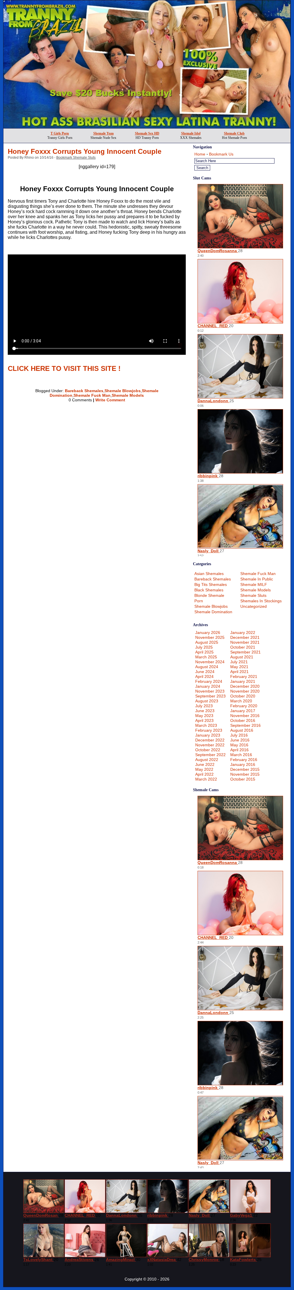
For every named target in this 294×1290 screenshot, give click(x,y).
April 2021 (239, 671)
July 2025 (204, 647)
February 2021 (243, 676)
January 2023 (207, 735)
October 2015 (242, 779)
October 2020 (242, 696)
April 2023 (204, 720)
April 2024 (204, 676)
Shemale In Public (256, 579)
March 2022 (206, 779)
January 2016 (242, 764)
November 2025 (210, 637)
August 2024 (206, 666)
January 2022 (242, 632)
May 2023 (204, 715)
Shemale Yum (103, 133)
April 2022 (204, 774)
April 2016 (239, 749)
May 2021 (239, 666)
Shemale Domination (213, 611)
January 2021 (242, 681)
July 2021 (239, 662)
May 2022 (204, 769)
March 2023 (206, 725)
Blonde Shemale (209, 595)
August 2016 (241, 730)
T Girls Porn (60, 133)
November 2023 (210, 691)
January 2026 (207, 632)
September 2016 (245, 725)
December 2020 (245, 686)
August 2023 (206, 701)
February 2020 (243, 706)
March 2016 (241, 754)
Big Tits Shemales (210, 584)
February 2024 (208, 681)
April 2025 (204, 652)
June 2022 (204, 764)
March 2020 (241, 701)
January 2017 (242, 710)
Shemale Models (128, 395)
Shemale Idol (190, 133)
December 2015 (245, 769)
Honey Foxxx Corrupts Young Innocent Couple (84, 151)
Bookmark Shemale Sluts (76, 158)
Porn (198, 601)
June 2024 (204, 671)
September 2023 (210, 696)
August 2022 (206, 759)
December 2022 (210, 740)
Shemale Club (234, 133)
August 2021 (241, 657)
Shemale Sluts (253, 595)
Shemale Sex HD (147, 133)
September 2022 (210, 754)
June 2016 (239, 740)
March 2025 (206, 657)
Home (199, 154)
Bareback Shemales (84, 390)
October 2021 (242, 647)
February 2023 (208, 730)
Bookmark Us (221, 154)
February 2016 (243, 759)
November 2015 (245, 774)
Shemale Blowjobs (123, 390)
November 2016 (245, 715)
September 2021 (245, 652)
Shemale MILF (253, 584)
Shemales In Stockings (261, 601)
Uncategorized (253, 606)
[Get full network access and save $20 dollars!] (147, 126)
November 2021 (245, 642)
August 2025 (206, 642)
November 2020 (245, 691)
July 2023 (204, 706)
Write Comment (110, 400)
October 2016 (242, 720)
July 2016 (239, 735)
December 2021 (245, 637)
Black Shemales (208, 590)
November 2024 (210, 662)
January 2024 (207, 686)
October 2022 (207, 749)
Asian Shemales (209, 573)
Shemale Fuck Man (92, 395)
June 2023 (204, 710)
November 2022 (210, 745)
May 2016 (239, 745)
